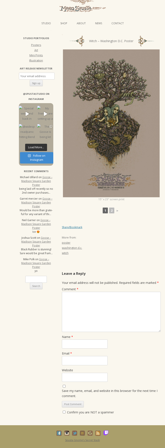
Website (67, 370)
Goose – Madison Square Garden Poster (36, 181)
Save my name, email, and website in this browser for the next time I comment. (109, 393)
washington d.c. (72, 248)
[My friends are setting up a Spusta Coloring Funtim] (45, 114)
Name (67, 337)
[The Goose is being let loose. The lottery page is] (45, 132)
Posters (36, 45)
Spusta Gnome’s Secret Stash (82, 440)
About (81, 23)
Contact (118, 23)
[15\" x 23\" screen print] (111, 123)
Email (67, 353)
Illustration (36, 60)
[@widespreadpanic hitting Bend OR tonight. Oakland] (27, 132)
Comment (70, 289)
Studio (46, 23)
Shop (63, 23)
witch (65, 253)
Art (36, 50)
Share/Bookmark (72, 227)
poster (66, 243)
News (98, 23)
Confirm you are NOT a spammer (90, 412)
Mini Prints (36, 55)
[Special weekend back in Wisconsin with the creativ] (27, 114)
